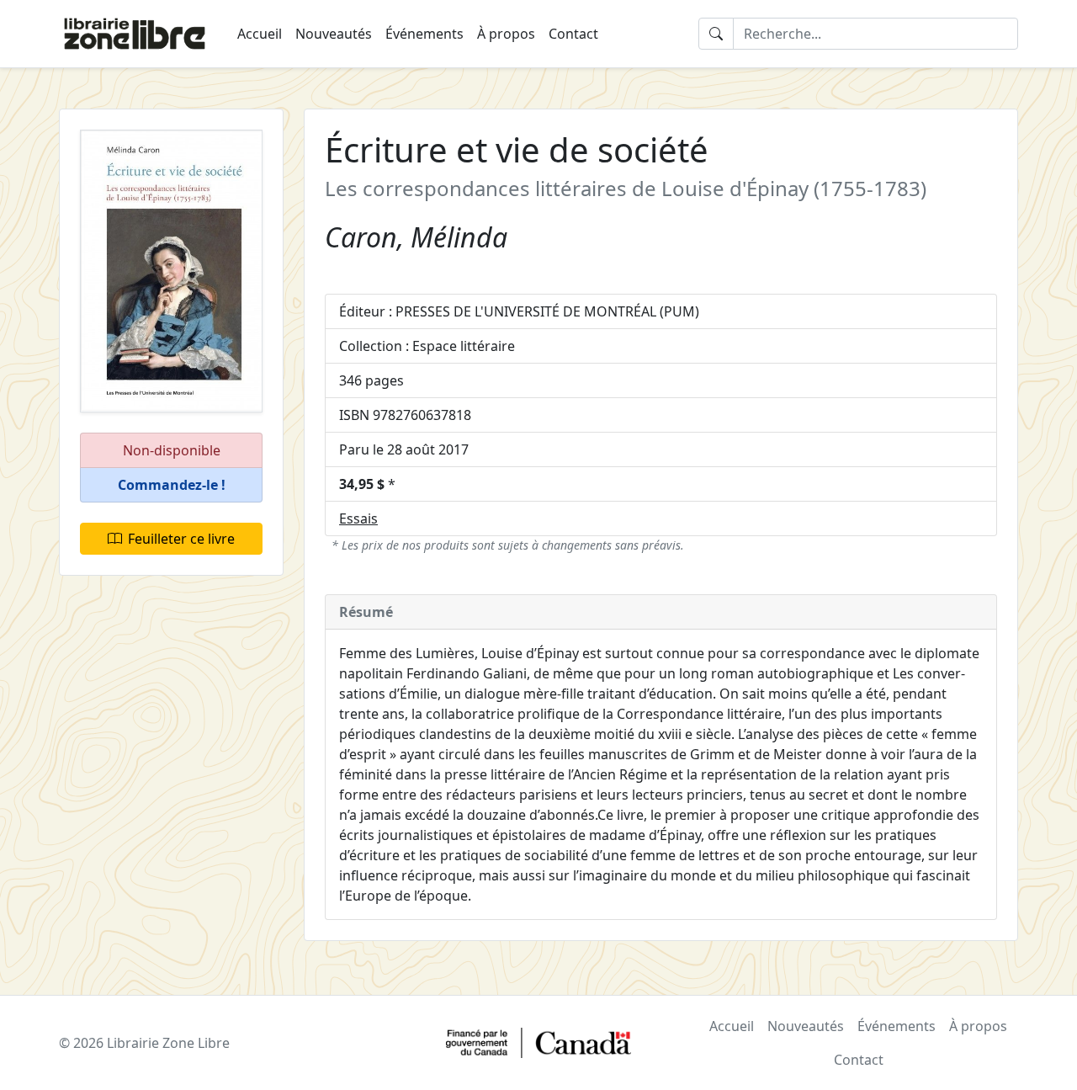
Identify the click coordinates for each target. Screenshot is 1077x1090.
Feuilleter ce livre (181, 538)
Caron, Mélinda (416, 237)
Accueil (259, 33)
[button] (171, 485)
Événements (424, 33)
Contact (573, 33)
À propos (506, 33)
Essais (358, 518)
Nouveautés (333, 33)
